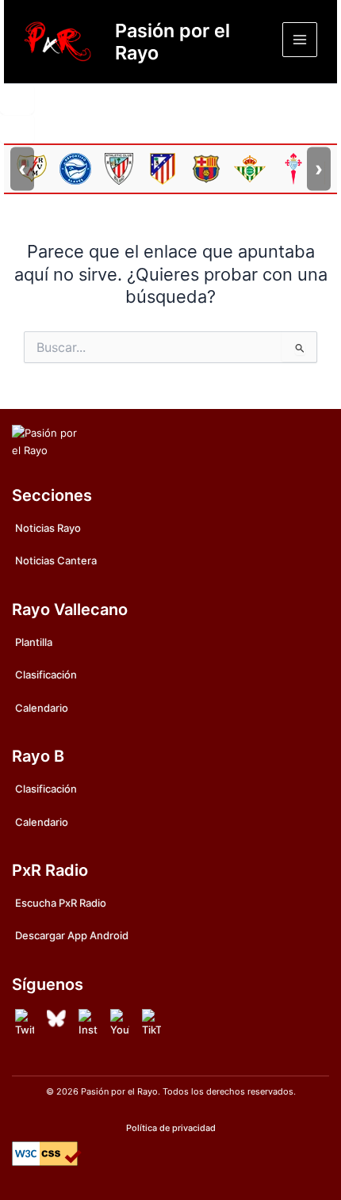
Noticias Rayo (48, 528)
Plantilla (33, 642)
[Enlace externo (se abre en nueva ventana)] (24, 1024)
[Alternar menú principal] (299, 39)
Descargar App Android (71, 935)
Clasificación (46, 674)
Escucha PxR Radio (60, 902)
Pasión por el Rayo (172, 42)
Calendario (41, 707)
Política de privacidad (171, 1127)
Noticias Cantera (56, 560)
